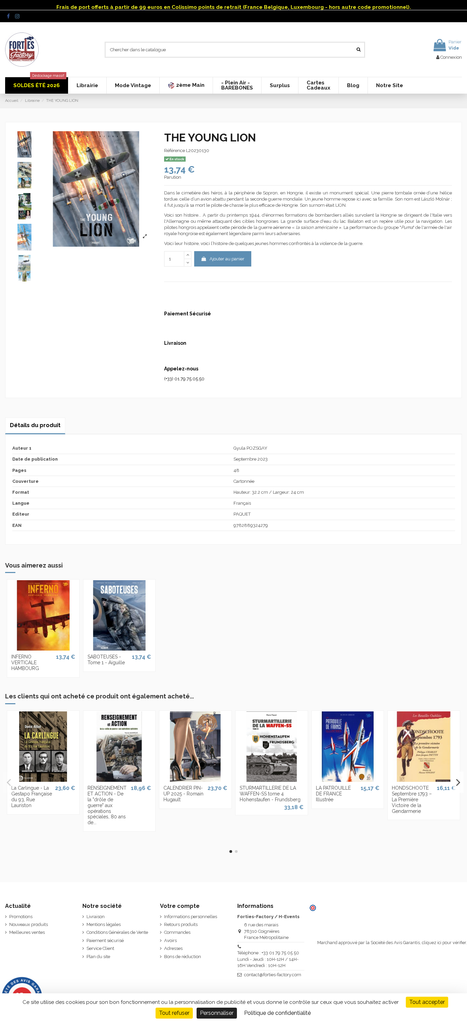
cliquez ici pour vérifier (444, 942)
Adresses (173, 948)
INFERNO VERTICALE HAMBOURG (25, 662)
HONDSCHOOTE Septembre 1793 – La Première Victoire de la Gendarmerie (412, 799)
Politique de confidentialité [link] (277, 1013)
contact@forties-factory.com (272, 974)
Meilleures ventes (27, 932)
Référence (174, 150)
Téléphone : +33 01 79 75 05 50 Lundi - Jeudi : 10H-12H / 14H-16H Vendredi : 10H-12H (268, 959)
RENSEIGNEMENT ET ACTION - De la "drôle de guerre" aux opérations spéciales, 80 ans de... (107, 805)
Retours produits (181, 924)
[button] (186, 85)
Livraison (95, 916)
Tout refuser (174, 1013)
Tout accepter (427, 1002)
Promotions (20, 916)
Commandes (177, 932)
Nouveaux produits (28, 924)
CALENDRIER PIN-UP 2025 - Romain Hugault (183, 793)
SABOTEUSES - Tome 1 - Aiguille (106, 659)
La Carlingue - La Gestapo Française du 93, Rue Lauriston (31, 796)
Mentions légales (103, 924)
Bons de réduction (182, 956)
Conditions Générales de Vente (117, 932)
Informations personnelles (190, 916)
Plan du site (98, 956)
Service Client (100, 948)
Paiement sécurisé (105, 940)
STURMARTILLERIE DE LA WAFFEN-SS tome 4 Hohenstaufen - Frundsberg (270, 793)
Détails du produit (35, 425)
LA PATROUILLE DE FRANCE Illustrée (333, 793)
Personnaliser (217, 1013)
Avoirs (170, 940)
